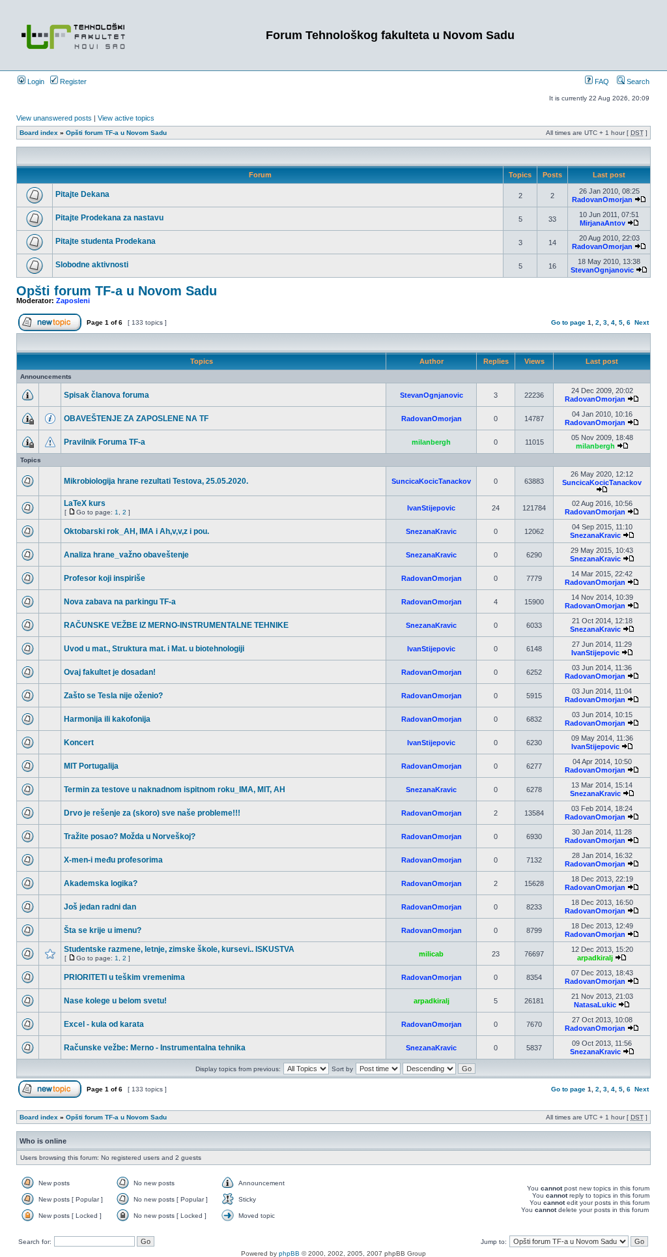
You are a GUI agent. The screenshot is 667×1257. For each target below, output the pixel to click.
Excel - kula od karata (104, 1024)
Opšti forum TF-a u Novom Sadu (116, 132)
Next (641, 322)
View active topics (126, 118)
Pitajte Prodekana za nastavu (109, 217)
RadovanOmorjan (602, 199)
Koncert (79, 742)
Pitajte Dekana (82, 194)
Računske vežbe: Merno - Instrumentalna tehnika (155, 1047)
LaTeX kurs (85, 503)
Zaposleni (73, 300)
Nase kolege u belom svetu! (115, 1000)
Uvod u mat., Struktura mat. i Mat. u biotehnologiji (154, 648)
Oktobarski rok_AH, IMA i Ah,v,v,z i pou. (136, 531)
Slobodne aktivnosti (91, 264)
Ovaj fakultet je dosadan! (110, 672)
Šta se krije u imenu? (102, 930)
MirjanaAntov (602, 223)
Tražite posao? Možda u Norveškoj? (129, 836)
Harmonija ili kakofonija (107, 719)
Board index (39, 132)
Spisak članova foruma (106, 395)
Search (637, 81)
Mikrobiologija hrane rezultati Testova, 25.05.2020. (156, 481)
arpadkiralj (595, 958)
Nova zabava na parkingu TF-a (120, 601)
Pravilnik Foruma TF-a (104, 442)
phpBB (289, 1253)
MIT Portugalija (91, 766)
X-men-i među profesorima (113, 860)
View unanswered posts (54, 118)
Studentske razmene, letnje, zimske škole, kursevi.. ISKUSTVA (179, 949)
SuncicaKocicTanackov (431, 481)
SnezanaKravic (431, 531)
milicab (431, 954)
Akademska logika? (100, 883)
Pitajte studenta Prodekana (105, 241)
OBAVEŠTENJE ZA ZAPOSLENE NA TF (136, 418)
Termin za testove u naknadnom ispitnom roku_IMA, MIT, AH (174, 789)
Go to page (568, 322)
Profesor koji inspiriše (104, 578)
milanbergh (431, 442)
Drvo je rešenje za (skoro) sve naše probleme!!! (152, 813)
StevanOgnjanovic (602, 270)
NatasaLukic (595, 1005)
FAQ (601, 81)
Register (72, 81)
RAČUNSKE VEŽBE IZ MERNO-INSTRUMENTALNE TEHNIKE (176, 625)
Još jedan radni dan (100, 906)
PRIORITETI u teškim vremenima (124, 977)
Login (34, 81)
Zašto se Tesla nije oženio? (113, 695)
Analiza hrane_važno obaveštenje (126, 554)
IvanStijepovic (431, 508)
